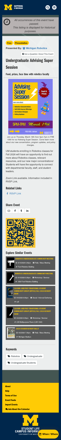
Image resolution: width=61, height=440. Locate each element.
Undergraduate (34, 356)
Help (7, 390)
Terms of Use (11, 395)
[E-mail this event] (9, 210)
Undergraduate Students (23, 362)
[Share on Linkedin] (27, 210)
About (8, 386)
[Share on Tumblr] (21, 210)
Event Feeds (10, 400)
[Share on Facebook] (15, 210)
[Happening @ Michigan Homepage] (8, 13)
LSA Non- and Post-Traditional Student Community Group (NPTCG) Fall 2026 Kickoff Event (32, 291)
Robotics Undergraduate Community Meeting (34, 258)
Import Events (11, 404)
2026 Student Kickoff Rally (27, 328)
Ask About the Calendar (19, 409)
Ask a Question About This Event (38, 54)
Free (9, 42)
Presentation (21, 42)
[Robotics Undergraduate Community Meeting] (12, 262)
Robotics (15, 356)
